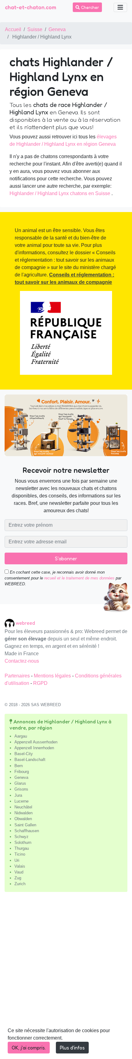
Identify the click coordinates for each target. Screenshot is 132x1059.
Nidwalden (23, 813)
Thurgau (21, 848)
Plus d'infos (72, 1048)
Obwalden (23, 818)
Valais (19, 866)
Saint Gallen (25, 825)
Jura (18, 795)
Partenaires (18, 675)
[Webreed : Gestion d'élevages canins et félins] (10, 623)
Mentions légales (53, 675)
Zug (17, 878)
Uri (16, 860)
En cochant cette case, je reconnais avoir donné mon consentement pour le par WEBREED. (63, 578)
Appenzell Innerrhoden (34, 748)
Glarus (20, 783)
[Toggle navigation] (120, 7)
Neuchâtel (23, 807)
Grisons (21, 789)
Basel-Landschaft (29, 759)
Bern (18, 765)
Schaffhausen (26, 830)
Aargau (20, 736)
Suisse (34, 29)
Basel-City (23, 753)
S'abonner (66, 558)
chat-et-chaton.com (30, 7)
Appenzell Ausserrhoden (35, 742)
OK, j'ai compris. (29, 1048)
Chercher (89, 7)
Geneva (57, 29)
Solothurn (22, 842)
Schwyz (21, 836)
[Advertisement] (66, 978)
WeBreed (25, 623)
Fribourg (21, 771)
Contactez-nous (22, 661)
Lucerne (21, 801)
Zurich (19, 883)
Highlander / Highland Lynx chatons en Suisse (60, 193)
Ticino (19, 854)
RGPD (40, 683)
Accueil (13, 29)
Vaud (18, 872)
